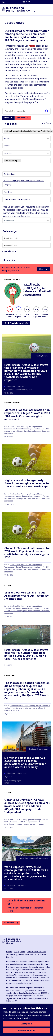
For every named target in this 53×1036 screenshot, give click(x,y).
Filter (6, 117)
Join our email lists (25, 954)
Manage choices (26, 1030)
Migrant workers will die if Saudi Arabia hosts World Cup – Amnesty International (26, 595)
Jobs (15, 951)
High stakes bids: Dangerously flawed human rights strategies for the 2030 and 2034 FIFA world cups (27, 483)
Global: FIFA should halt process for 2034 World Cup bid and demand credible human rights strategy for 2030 (27, 552)
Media (22, 951)
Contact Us (11, 954)
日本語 (6, 783)
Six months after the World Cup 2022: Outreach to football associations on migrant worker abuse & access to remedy (27, 708)
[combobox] (26, 174)
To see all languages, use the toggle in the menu (23, 180)
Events (9, 951)
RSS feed (21, 117)
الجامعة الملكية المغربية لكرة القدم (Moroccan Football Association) (37, 289)
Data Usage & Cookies (36, 951)
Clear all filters (9, 251)
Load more (9, 922)
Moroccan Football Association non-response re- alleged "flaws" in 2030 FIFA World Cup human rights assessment (27, 414)
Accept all (26, 1023)
